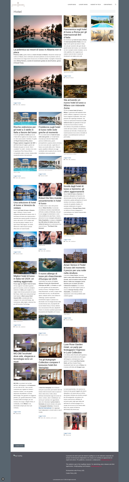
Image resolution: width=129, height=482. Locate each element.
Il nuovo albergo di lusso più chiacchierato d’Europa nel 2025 (50, 276)
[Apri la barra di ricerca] (116, 4)
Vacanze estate (44, 175)
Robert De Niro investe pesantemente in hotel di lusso (50, 201)
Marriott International (45, 408)
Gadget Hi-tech (96, 4)
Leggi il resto (17, 103)
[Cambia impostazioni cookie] (2, 479)
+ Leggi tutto (19, 445)
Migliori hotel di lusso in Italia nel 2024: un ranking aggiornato (24, 279)
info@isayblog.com (106, 460)
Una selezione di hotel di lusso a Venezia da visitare (25, 205)
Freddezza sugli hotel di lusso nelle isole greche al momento (49, 130)
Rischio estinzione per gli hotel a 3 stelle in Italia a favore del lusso (25, 130)
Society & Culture (69, 77)
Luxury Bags (72, 4)
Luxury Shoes (83, 4)
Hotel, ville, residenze (20, 104)
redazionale (68, 435)
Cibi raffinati (108, 4)
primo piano (54, 417)
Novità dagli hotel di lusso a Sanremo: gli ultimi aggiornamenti (74, 189)
